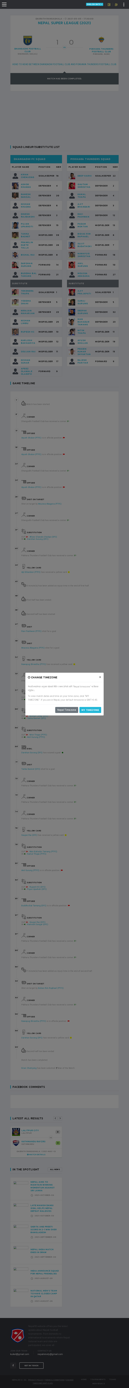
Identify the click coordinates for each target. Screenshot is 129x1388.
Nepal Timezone (66, 709)
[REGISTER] (116, 5)
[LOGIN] (109, 5)
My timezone (90, 710)
